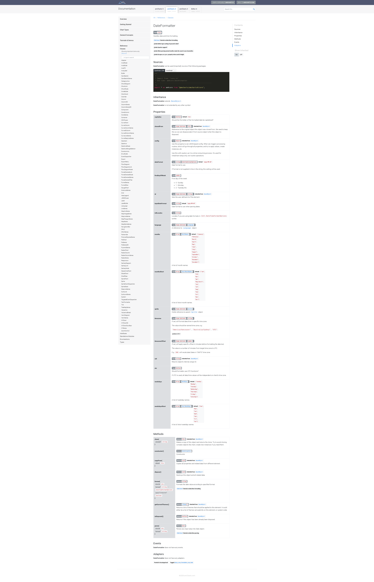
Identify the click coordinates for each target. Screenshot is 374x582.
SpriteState (124, 286)
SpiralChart (124, 279)
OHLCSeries (124, 232)
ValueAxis (124, 310)
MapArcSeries (125, 211)
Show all (123, 53)
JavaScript (169, 70)
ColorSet (124, 96)
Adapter (123, 60)
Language (124, 206)
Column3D (124, 102)
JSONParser (125, 198)
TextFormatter (125, 302)
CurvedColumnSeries (127, 133)
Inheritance (238, 32)
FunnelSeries (125, 182)
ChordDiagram (125, 83)
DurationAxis (125, 151)
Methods (237, 39)
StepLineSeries (125, 289)
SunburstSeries (126, 294)
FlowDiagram (125, 164)
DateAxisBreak (125, 146)
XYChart (123, 320)
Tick (122, 304)
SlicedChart (124, 273)
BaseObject (176, 101)
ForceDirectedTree (126, 180)
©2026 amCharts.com (187, 576)
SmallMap (124, 276)
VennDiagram (125, 315)
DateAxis (124, 143)
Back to (246, 2)
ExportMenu (125, 161)
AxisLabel (124, 70)
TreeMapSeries (125, 307)
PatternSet (124, 234)
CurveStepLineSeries (127, 138)
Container (124, 117)
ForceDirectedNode (127, 174)
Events (236, 42)
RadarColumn (125, 252)
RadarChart (124, 250)
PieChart (124, 240)
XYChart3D (124, 323)
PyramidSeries (125, 247)
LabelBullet (124, 203)
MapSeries (124, 221)
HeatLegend (125, 195)
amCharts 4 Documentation (122, 2)
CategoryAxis (125, 81)
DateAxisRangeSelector (128, 148)
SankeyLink (124, 265)
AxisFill (123, 68)
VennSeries (124, 318)
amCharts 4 (171, 10)
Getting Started (125, 24)
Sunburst (124, 292)
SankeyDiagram (126, 263)
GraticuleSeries (125, 190)
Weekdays (184, 381)
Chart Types (124, 30)
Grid (122, 193)
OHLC (123, 229)
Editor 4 (195, 10)
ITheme (184, 504)
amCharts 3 (183, 10)
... (174, 70)
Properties (238, 36)
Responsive (124, 260)
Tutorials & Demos (127, 40)
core (179, 562)
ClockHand (124, 94)
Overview (123, 19)
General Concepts (126, 35)
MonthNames (185, 234)
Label (123, 200)
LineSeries (124, 208)
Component (124, 109)
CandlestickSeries (126, 78)
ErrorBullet (124, 154)
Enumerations (125, 339)
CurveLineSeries (126, 135)
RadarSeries (125, 258)
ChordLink (124, 86)
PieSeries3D (124, 245)
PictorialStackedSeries (128, 237)
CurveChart (124, 122)
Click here (157, 40)
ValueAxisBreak (126, 312)
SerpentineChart (126, 271)
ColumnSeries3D (126, 107)
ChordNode (124, 89)
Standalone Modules (127, 336)
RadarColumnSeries (127, 255)
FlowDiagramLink (126, 167)
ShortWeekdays (186, 406)
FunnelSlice (124, 185)
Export (123, 159)
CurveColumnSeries (127, 128)
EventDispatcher (126, 156)
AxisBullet (124, 65)
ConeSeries (124, 115)
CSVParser (124, 120)
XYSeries (124, 328)
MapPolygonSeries (127, 219)
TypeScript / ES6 (159, 70)
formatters (184, 562)
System (123, 297)
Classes (122, 49)
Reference (123, 46)
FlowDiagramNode (127, 169)
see (189, 562)
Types (122, 342)
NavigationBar (125, 227)
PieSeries (124, 242)
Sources (237, 29)
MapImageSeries (126, 213)
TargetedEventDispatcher (129, 299)
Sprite (123, 281)
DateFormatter (186, 451)
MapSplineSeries (126, 224)
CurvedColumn (125, 130)
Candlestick (124, 76)
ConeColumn (125, 112)
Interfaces (123, 333)
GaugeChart (125, 188)
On (237, 55)
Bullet (123, 73)
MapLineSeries (125, 216)
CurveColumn (125, 125)
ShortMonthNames (187, 271)
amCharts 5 (159, 10)
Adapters (237, 45)
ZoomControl (125, 331)
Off (241, 55)
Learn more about (223, 2)
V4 (154, 18)
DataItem (124, 141)
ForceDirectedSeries (127, 177)
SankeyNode (125, 268)
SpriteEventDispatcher (128, 284)
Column (123, 99)
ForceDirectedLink (126, 172)
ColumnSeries (125, 104)
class (176, 562)
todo (192, 562)
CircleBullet (124, 91)
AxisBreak (124, 63)
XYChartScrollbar (126, 325)
